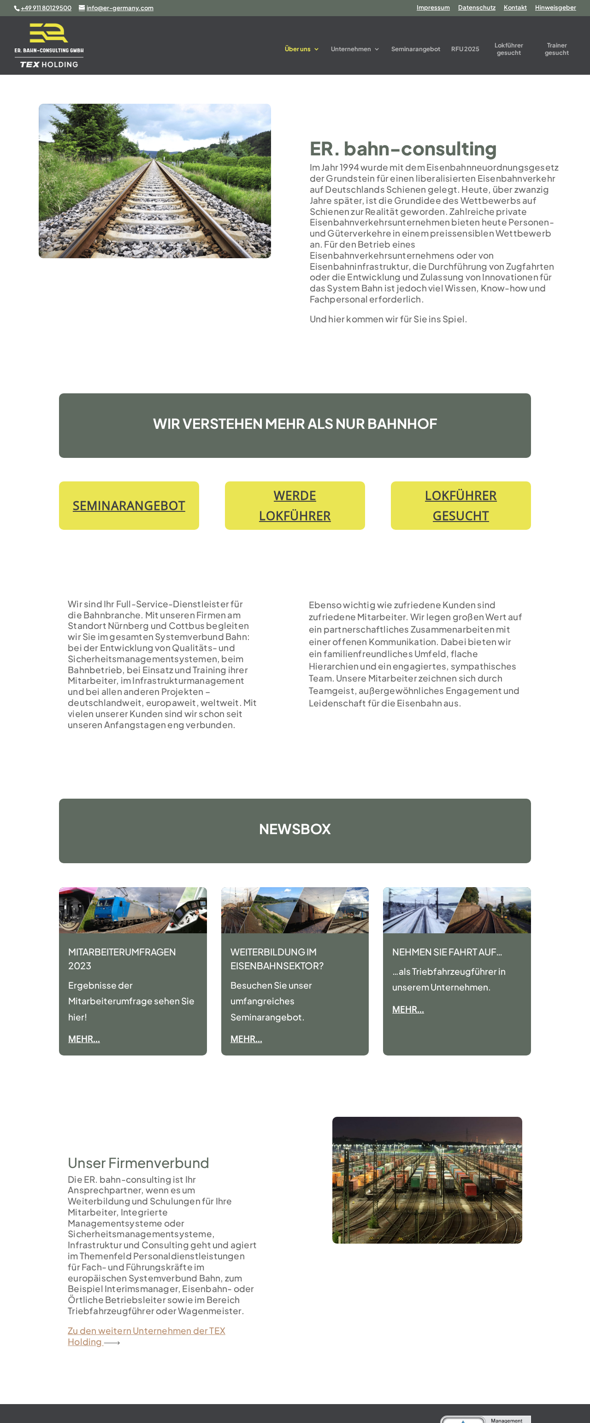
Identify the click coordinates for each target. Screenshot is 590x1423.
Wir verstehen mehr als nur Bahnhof (295, 424)
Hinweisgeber (555, 8)
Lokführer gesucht (509, 49)
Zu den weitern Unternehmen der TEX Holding (146, 1336)
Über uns (298, 48)
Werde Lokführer (295, 505)
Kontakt (515, 8)
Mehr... (84, 1039)
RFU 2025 (465, 48)
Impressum (433, 8)
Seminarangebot (415, 48)
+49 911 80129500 (46, 8)
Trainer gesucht (557, 49)
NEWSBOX (295, 829)
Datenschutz (477, 8)
